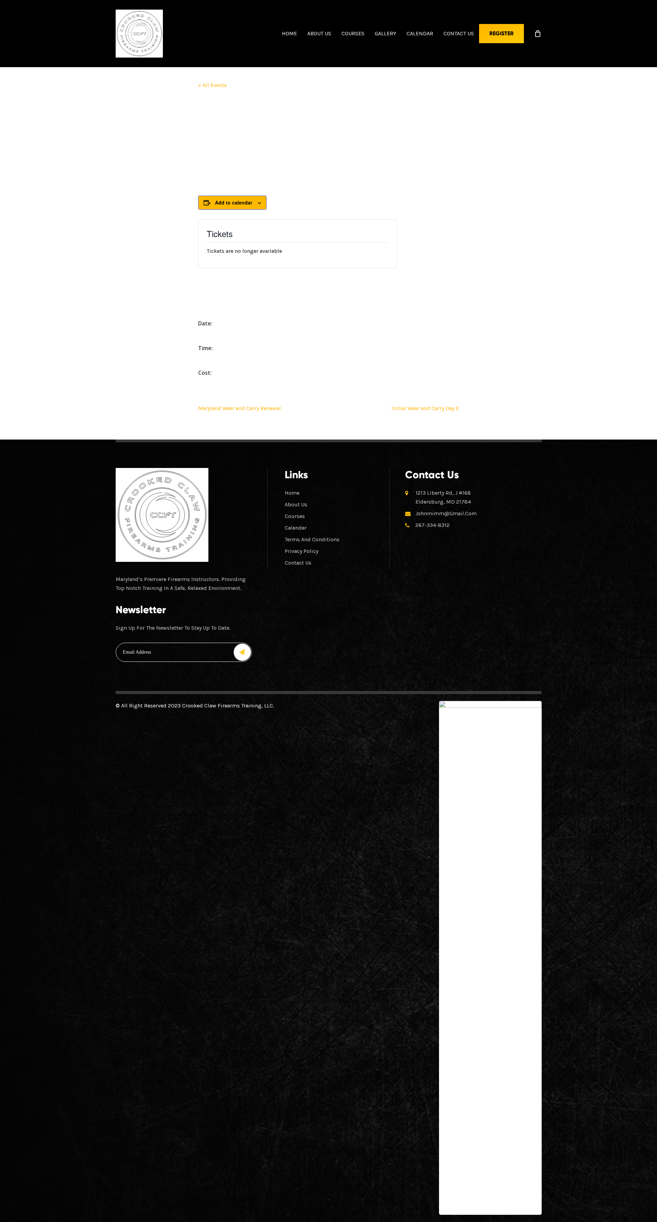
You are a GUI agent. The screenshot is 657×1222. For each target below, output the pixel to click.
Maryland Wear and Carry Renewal (239, 408)
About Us (296, 504)
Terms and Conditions (312, 539)
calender (296, 527)
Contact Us (298, 562)
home (292, 493)
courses (295, 516)
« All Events (212, 85)
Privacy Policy (301, 551)
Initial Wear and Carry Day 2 (425, 408)
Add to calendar (233, 202)
